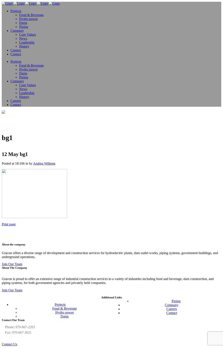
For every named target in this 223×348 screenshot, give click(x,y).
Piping (176, 301)
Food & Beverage (64, 308)
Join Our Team (12, 264)
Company (171, 305)
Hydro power (64, 312)
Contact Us (9, 344)
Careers (171, 309)
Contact (171, 313)
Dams (65, 316)
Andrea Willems (44, 163)
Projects (60, 304)
